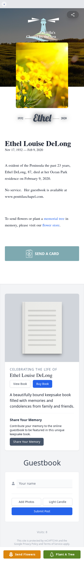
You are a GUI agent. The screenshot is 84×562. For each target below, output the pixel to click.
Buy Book (42, 384)
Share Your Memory (26, 442)
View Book (20, 384)
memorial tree (54, 218)
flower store (51, 225)
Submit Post (42, 511)
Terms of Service (53, 544)
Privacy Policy (30, 544)
